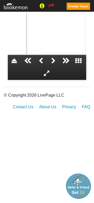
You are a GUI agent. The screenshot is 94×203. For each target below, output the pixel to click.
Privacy (69, 107)
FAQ (86, 107)
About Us (47, 107)
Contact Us (23, 107)
